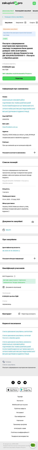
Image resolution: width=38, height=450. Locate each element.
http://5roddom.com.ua (9, 127)
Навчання (20, 420)
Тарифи (20, 397)
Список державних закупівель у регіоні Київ (17, 331)
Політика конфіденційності (20, 432)
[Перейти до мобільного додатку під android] (26, 390)
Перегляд (19, 78)
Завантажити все (33, 221)
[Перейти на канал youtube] (19, 382)
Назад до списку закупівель (14, 17)
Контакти (20, 401)
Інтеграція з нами (20, 428)
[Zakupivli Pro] (12, 3)
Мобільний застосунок (20, 405)
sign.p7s (8, 230)
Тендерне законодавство (20, 436)
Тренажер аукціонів (20, 424)
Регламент (20, 412)
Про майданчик (20, 416)
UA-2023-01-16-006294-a (11, 251)
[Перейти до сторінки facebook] (13, 382)
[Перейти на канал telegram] (25, 382)
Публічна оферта (20, 408)
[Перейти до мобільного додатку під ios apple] (12, 390)
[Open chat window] (33, 445)
